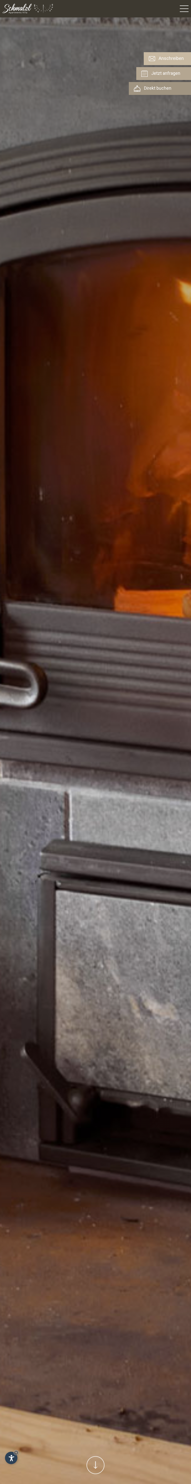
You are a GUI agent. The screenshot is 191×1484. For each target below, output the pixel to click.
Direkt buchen (157, 88)
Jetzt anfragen (165, 73)
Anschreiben (171, 58)
